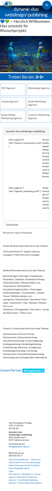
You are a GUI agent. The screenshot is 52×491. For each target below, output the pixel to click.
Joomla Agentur (9, 101)
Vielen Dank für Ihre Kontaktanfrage (24, 462)
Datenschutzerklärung (18, 459)
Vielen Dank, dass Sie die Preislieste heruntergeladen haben (24, 466)
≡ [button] (46, 5)
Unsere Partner (11, 370)
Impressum (36, 459)
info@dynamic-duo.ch (19, 446)
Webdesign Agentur (39, 88)
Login (11, 471)
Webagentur (27, 474)
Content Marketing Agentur (30, 483)
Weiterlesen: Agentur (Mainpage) (17, 232)
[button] (26, 131)
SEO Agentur (8, 88)
